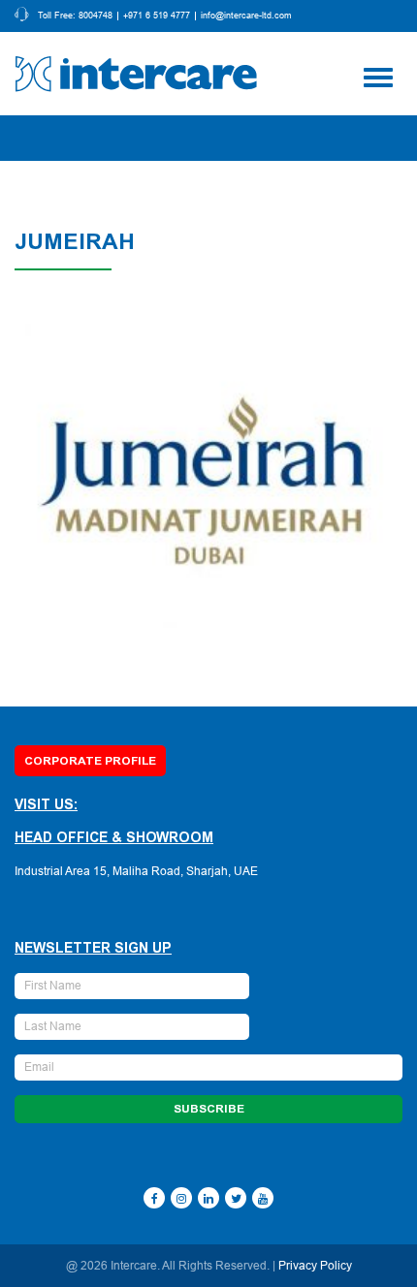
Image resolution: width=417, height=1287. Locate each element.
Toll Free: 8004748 (75, 16)
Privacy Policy (315, 1265)
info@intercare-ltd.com (246, 16)
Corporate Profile (90, 761)
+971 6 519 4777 (156, 16)
